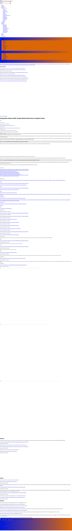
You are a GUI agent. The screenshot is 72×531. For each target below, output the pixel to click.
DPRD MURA (5, 26)
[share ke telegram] (9, 125)
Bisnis (2, 35)
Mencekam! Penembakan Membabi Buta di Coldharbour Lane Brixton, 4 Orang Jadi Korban (13, 510)
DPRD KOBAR (5, 32)
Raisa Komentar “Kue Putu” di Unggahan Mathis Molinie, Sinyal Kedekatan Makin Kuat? (12, 75)
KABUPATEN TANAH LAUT (6, 15)
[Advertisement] (3, 92)
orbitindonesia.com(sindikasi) (6, 522)
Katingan (4, 13)
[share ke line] (12, 125)
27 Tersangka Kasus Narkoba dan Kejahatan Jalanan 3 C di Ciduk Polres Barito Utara (12, 504)
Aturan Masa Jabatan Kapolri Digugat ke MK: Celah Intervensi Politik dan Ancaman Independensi (14, 246)
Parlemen (3, 52)
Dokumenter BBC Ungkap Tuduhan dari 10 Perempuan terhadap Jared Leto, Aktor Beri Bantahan (14, 78)
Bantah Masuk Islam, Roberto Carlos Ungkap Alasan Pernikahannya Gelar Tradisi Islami (13, 69)
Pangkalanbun (5, 18)
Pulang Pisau (5, 19)
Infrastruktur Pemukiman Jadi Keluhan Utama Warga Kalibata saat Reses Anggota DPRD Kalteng (14, 240)
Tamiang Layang (5, 11)
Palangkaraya (5, 17)
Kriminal (3, 34)
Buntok (4, 9)
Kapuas (4, 12)
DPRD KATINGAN (5, 31)
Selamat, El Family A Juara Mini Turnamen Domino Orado (8, 252)
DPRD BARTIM (5, 27)
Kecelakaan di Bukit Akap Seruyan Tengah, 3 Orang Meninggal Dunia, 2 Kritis (11, 513)
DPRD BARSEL (5, 25)
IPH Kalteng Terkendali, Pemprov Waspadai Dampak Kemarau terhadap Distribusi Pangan (13, 492)
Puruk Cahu (4, 10)
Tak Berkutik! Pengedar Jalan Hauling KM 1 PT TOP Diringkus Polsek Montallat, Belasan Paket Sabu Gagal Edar (16, 517)
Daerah (3, 7)
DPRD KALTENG (5, 29)
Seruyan (4, 21)
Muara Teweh (5, 8)
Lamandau (4, 16)
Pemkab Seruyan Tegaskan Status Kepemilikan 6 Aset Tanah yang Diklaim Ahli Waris (12, 497)
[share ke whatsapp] (6, 125)
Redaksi (2, 526)
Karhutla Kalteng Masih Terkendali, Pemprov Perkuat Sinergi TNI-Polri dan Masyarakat (12, 258)
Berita (3, 116)
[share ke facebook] (1, 125)
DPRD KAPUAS (5, 30)
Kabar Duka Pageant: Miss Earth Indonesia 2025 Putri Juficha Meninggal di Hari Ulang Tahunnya (14, 72)
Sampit (4, 20)
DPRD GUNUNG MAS (6, 28)
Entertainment (4, 36)
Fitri (0, 122)
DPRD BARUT (5, 24)
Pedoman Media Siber (4, 527)
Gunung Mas (5, 14)
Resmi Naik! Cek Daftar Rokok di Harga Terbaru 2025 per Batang (25, 64)
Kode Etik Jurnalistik (4, 528)
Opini (2, 33)
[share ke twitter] (4, 125)
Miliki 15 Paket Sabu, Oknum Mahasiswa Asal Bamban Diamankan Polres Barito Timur (12, 507)
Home (2, 5)
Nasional (3, 38)
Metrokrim (3, 51)
